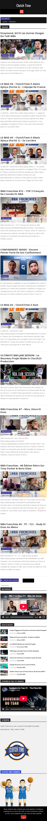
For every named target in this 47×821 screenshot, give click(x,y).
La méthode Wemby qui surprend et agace (23, 644)
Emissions (5, 55)
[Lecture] (3, 617)
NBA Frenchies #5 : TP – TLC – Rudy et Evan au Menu (23, 525)
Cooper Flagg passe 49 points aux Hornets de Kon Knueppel (28, 630)
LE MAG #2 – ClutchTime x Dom (19, 304)
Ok (24, 818)
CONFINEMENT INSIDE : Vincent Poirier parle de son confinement (20, 251)
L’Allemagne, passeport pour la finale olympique (24, 651)
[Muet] (40, 617)
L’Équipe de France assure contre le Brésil (22, 664)
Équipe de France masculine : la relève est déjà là (25, 637)
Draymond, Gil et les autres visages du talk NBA (22, 34)
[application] (23, 606)
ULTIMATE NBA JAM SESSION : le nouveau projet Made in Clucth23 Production (20, 358)
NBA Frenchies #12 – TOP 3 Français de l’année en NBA (22, 192)
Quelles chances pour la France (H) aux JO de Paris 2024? (27, 671)
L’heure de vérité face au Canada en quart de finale (25, 658)
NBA (11, 55)
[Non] (44, 814)
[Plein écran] (44, 617)
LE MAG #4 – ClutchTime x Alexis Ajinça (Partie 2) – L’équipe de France (22, 85)
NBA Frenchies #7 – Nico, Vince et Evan (20, 410)
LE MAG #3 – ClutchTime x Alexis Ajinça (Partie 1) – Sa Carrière (20, 139)
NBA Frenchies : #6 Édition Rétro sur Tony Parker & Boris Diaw (22, 467)
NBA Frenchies (6, 106)
